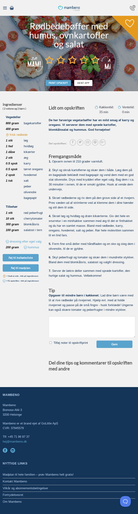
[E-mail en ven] (88, 142)
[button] (5, 7)
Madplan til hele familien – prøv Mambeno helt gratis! (38, 474)
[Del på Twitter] (80, 142)
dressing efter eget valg (25, 241)
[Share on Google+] (103, 142)
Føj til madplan (20, 267)
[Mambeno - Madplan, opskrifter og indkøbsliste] (69, 8)
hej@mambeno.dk (15, 441)
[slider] (72, 60)
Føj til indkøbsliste (21, 257)
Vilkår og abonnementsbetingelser (25, 488)
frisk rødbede (18, 134)
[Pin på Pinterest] (95, 142)
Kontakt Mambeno (15, 481)
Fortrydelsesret (13, 495)
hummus (33, 247)
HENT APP (83, 83)
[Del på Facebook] (73, 142)
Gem (114, 344)
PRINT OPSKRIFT (58, 83)
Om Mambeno (12, 501)
